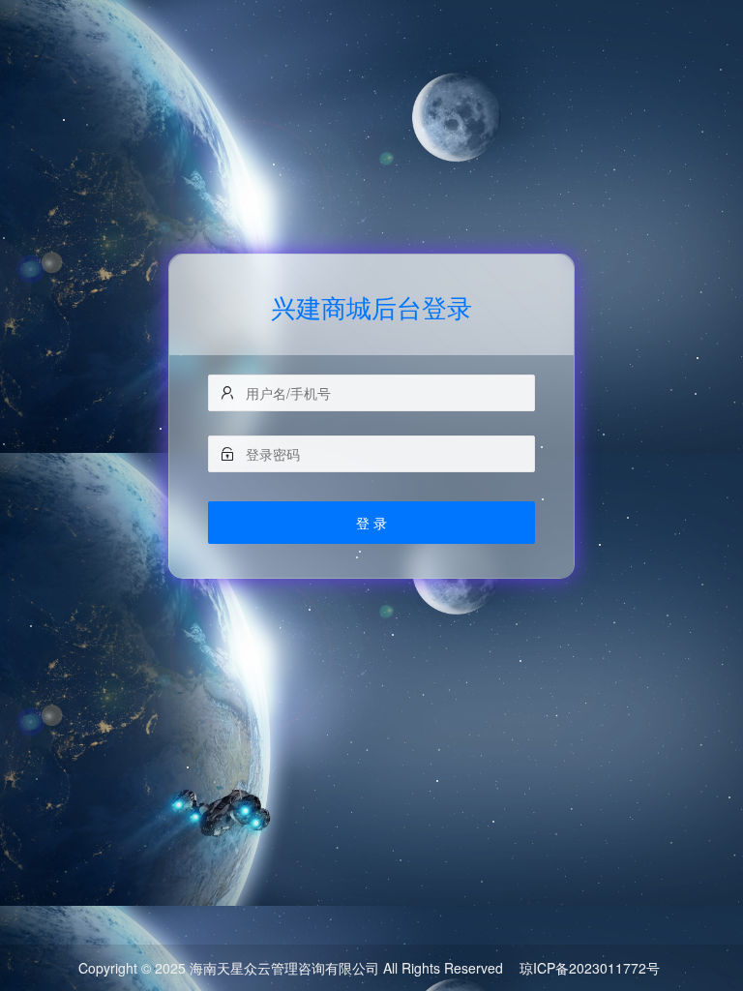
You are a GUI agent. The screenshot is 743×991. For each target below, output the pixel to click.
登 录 (371, 522)
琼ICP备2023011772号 (590, 967)
